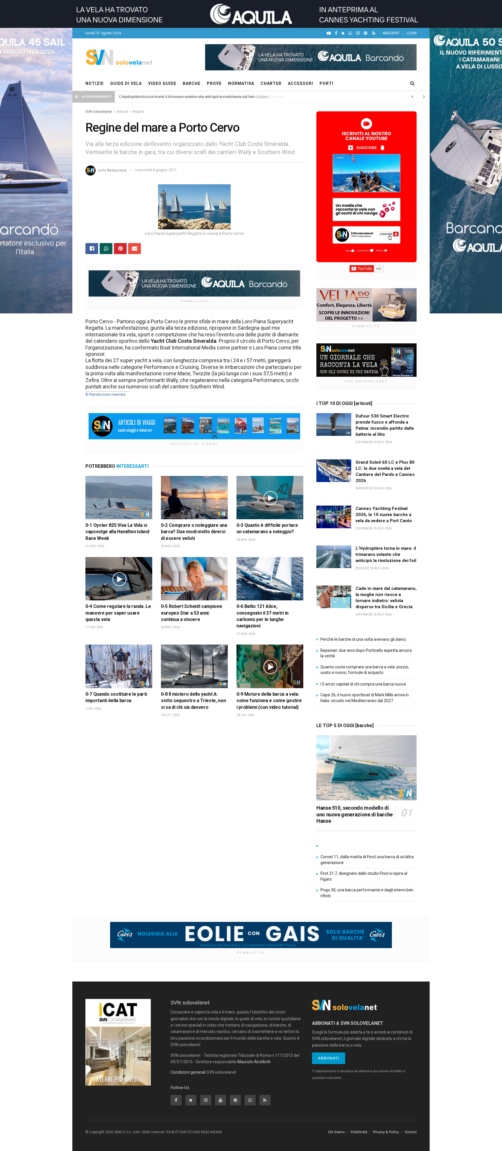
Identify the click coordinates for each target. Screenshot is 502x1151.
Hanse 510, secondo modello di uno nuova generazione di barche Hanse (354, 814)
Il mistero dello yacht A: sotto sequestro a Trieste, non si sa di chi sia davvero (193, 700)
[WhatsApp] (350, 33)
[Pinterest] (365, 33)
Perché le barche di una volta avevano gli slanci (363, 639)
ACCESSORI (300, 83)
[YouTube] (329, 33)
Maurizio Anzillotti (253, 1061)
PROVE (214, 83)
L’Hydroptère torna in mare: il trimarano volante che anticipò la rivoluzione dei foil (186, 96)
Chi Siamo (336, 1132)
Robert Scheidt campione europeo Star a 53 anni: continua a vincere (191, 613)
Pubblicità (359, 1132)
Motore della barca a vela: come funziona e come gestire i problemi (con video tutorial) (269, 700)
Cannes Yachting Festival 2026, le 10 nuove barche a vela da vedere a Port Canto (384, 514)
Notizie (122, 112)
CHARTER (271, 83)
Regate (138, 112)
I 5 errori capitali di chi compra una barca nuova (363, 684)
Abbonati (328, 1058)
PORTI (327, 83)
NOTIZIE (94, 83)
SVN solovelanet (98, 112)
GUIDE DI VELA (126, 83)
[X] (343, 33)
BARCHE (191, 83)
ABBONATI (391, 33)
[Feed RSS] (373, 33)
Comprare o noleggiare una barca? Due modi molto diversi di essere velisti (194, 531)
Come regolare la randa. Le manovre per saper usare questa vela (118, 613)
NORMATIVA (241, 83)
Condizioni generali (188, 1072)
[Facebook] (336, 33)
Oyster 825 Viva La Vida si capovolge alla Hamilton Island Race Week (117, 531)
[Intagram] (358, 33)
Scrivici (411, 1132)
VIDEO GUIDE (162, 83)
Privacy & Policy (386, 1132)
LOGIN (412, 33)
